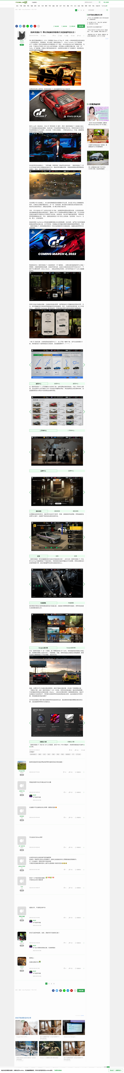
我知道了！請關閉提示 (115, 1070)
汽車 (42, 6)
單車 (50, 6)
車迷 (58, 754)
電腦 (32, 6)
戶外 (71, 6)
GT (73, 754)
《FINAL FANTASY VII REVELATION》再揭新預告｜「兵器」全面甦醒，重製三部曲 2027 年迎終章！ (97, 30)
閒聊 (86, 6)
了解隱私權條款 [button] (58, 1070)
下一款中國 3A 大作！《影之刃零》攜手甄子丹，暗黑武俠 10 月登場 (97, 23)
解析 (40, 754)
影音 (39, 6)
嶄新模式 (68, 754)
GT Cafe (78, 754)
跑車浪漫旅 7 (33, 754)
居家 (57, 6)
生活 (75, 6)
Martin (22, 41)
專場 (62, 754)
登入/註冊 (106, 2)
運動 (68, 6)
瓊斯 (22, 941)
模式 (49, 754)
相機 (24, 6)
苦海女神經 (22, 916)
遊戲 (53, 6)
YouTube (104, 6)
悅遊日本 (98, 6)
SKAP (34, 795)
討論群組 (34, 2)
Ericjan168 (22, 771)
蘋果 (35, 6)
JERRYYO (22, 791)
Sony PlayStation (26, 9)
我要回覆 (81, 26)
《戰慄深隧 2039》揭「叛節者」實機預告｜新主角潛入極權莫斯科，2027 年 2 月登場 (97, 35)
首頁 (17, 6)
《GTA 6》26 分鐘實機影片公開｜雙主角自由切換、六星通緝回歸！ (98, 18)
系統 (53, 754)
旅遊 (79, 6)
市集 (93, 6)
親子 (61, 6)
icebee (22, 966)
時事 (90, 6)
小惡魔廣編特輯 (94, 104)
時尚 (64, 6)
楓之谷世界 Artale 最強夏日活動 (94, 27)
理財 (82, 6)
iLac (22, 886)
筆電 (28, 6)
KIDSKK (22, 816)
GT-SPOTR (22, 846)
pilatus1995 (22, 866)
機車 (46, 6)
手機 (21, 6)
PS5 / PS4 (34, 9)
